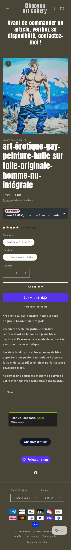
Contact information (37, 542)
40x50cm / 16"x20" (18, 242)
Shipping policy (50, 536)
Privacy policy (31, 536)
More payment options (35, 306)
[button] (7, 8)
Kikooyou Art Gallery (33, 531)
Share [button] (10, 392)
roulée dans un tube (20, 257)
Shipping (7, 200)
